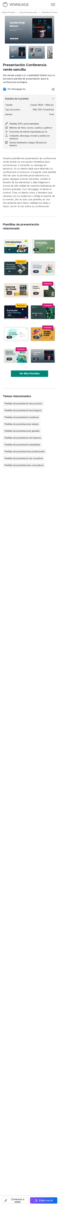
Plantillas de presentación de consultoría (24, 458)
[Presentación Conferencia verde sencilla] (43, 356)
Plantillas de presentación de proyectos (23, 403)
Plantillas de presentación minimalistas (22, 444)
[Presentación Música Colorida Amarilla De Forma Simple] (43, 334)
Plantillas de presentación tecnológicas (23, 410)
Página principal (8, 12)
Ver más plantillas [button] (29, 373)
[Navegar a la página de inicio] (16, 4)
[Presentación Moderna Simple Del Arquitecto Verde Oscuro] (43, 290)
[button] (15, 1200)
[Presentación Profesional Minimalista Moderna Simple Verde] (43, 312)
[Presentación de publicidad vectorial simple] (43, 268)
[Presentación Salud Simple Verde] (16, 268)
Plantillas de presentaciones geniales (22, 431)
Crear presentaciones (28, 12)
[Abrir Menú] (53, 4)
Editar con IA (46, 1200)
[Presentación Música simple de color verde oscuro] (16, 334)
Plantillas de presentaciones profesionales (25, 451)
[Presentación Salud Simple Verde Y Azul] (16, 356)
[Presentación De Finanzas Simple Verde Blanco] (16, 246)
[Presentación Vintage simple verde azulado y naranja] (16, 290)
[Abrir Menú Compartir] (53, 89)
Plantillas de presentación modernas (22, 417)
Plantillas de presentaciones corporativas (24, 465)
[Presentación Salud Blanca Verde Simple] (43, 246)
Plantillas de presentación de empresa (23, 438)
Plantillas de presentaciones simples (22, 424)
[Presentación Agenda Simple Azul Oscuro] (16, 312)
